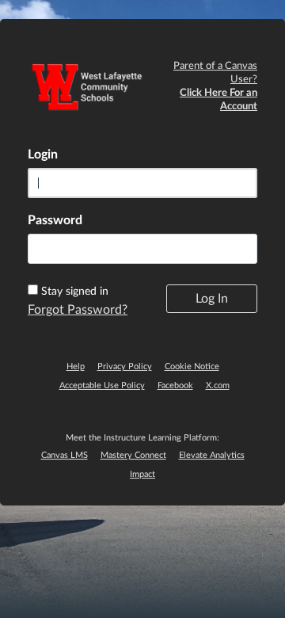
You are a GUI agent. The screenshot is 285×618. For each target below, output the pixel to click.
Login (43, 154)
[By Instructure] (142, 412)
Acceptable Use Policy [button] (102, 385)
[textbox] (142, 249)
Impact (142, 474)
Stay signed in (74, 291)
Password (55, 220)
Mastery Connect (133, 455)
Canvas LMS (64, 455)
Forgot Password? (77, 309)
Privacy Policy (124, 366)
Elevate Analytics (212, 455)
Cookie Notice (192, 366)
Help (75, 366)
